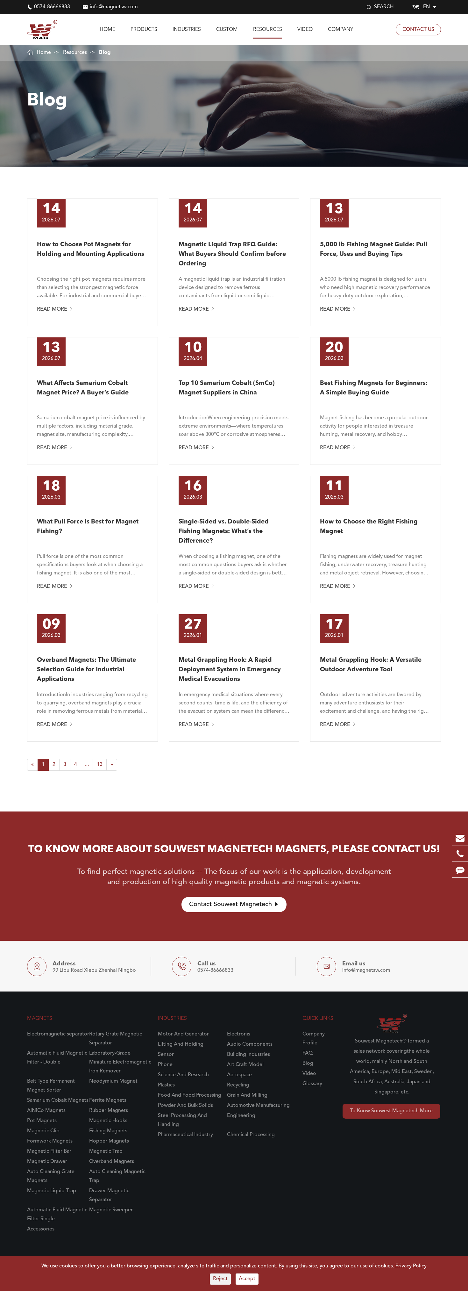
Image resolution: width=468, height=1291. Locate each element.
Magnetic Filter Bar (49, 1151)
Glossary (312, 1083)
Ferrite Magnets (107, 1100)
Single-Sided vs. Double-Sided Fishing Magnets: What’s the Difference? (224, 531)
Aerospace (239, 1075)
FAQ (307, 1053)
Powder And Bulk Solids (185, 1105)
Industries (187, 29)
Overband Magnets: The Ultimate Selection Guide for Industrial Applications (86, 669)
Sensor (166, 1054)
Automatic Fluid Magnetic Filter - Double (57, 1058)
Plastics (166, 1085)
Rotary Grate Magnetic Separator (115, 1039)
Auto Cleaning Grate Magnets (50, 1176)
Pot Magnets (42, 1120)
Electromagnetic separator (58, 1034)
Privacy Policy (411, 1266)
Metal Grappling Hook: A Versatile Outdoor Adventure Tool (371, 665)
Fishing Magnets (108, 1131)
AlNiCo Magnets (46, 1110)
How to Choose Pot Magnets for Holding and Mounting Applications (90, 249)
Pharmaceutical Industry (185, 1134)
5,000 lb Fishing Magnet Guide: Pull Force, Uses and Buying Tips (373, 249)
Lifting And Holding (180, 1044)
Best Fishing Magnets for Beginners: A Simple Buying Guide (374, 388)
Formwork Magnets (50, 1141)
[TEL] (460, 854)
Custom (227, 29)
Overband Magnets (111, 1161)
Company (340, 29)
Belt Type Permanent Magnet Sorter (51, 1086)
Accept (247, 1278)
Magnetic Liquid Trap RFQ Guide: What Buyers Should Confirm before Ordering (232, 254)
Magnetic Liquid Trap (51, 1191)
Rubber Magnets (108, 1110)
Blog (105, 52)
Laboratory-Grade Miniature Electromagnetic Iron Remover (120, 1062)
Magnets (39, 1018)
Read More (55, 309)
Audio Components (250, 1044)
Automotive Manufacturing (258, 1105)
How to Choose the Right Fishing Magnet (369, 527)
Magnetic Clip (43, 1131)
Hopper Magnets (109, 1141)
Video (305, 29)
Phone (165, 1064)
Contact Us (418, 29)
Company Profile (313, 1039)
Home (107, 29)
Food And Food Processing (189, 1095)
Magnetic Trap (106, 1151)
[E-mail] (460, 838)
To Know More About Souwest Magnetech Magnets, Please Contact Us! (234, 850)
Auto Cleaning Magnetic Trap (117, 1176)
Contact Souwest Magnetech (234, 904)
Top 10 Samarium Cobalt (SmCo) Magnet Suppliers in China (227, 388)
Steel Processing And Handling (182, 1120)
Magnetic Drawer (47, 1161)
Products (144, 29)
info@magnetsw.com (114, 7)
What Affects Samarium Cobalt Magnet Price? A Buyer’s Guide (83, 388)
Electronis (238, 1034)
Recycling (238, 1085)
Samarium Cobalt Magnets (58, 1100)
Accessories (40, 1229)
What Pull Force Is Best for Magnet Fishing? (87, 527)
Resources (267, 29)
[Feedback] (460, 869)
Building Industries (248, 1054)
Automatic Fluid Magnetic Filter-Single (57, 1215)
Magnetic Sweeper (111, 1210)
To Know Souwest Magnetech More (391, 1111)
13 (100, 764)
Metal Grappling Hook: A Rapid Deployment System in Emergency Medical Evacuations (230, 669)
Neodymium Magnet (113, 1081)
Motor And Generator (183, 1034)
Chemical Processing (251, 1134)
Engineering (241, 1115)
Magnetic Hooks (108, 1120)
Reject (220, 1278)
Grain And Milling (247, 1095)
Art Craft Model (245, 1064)
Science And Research (183, 1075)
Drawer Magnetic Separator (109, 1195)
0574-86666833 (52, 7)
